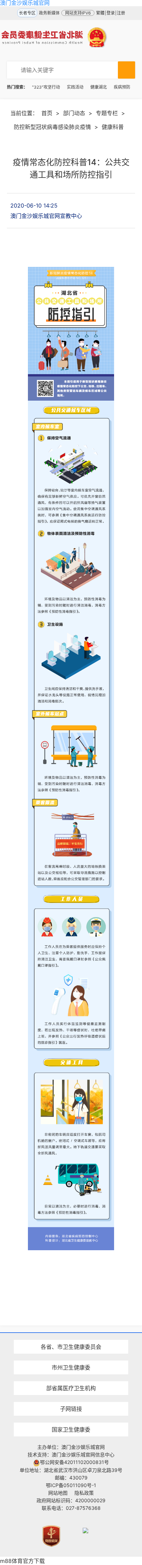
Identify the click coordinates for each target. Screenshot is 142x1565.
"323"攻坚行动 (46, 87)
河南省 (71, 1334)
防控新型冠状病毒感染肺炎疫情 (52, 126)
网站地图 (58, 1493)
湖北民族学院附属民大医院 (71, 1334)
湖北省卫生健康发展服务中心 (71, 1396)
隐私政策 (84, 1493)
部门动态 (74, 113)
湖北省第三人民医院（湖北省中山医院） (71, 1376)
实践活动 (75, 87)
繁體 (100, 13)
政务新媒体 (49, 13)
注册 (121, 13)
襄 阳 (71, 1355)
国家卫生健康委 (71, 1429)
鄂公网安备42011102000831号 (74, 1462)
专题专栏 (107, 113)
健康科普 (113, 126)
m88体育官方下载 (22, 1560)
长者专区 (27, 13)
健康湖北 (98, 87)
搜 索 (126, 70)
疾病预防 (122, 87)
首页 (46, 113)
